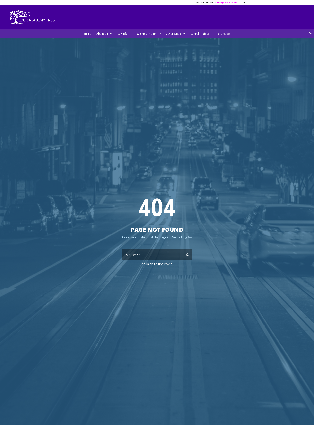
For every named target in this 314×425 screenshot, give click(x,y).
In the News (222, 33)
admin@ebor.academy (226, 2)
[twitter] (244, 2)
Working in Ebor (147, 33)
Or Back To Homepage (157, 264)
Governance (173, 33)
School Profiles (200, 33)
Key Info (122, 33)
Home (87, 33)
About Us (102, 33)
